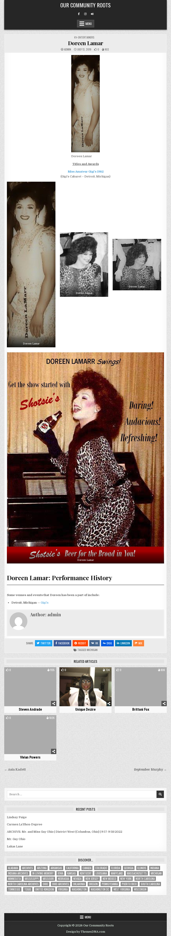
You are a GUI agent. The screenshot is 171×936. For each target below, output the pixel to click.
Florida (115, 868)
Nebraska (63, 879)
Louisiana (101, 873)
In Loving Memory (43, 873)
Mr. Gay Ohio (16, 839)
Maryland (117, 873)
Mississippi (32, 879)
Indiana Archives (18, 873)
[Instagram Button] (85, 14)
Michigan (92, 650)
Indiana (154, 868)
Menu (89, 23)
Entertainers (86, 37)
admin (67, 49)
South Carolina (150, 884)
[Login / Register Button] (92, 14)
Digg (109, 643)
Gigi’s (45, 602)
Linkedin (125, 643)
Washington (79, 889)
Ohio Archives (60, 884)
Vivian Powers (30, 757)
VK (96, 643)
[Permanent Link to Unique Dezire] (85, 686)
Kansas (71, 873)
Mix (140, 643)
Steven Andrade (30, 709)
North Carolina (145, 879)
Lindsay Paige (17, 817)
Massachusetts (137, 873)
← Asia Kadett (15, 769)
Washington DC (100, 889)
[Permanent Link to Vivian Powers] (30, 734)
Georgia (128, 868)
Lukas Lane (15, 846)
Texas (27, 889)
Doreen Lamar (85, 43)
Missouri (48, 879)
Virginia (63, 889)
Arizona (42, 868)
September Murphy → (150, 769)
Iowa (60, 873)
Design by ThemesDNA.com (85, 931)
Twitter (46, 643)
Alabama (13, 868)
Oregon (93, 884)
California (72, 868)
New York (126, 879)
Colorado (101, 868)
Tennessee (14, 889)
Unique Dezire (85, 709)
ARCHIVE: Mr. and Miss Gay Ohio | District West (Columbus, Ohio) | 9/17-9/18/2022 (64, 831)
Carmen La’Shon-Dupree (24, 824)
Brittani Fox (140, 709)
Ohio (45, 884)
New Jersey (92, 879)
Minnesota (14, 879)
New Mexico (109, 879)
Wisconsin (140, 889)
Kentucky (86, 873)
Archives (27, 868)
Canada (87, 868)
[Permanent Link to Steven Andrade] (30, 686)
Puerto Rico (129, 884)
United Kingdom (44, 889)
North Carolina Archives (23, 884)
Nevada (77, 879)
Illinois (141, 868)
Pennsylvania (110, 884)
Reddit (82, 643)
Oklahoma (79, 884)
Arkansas (56, 868)
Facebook (63, 643)
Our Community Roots (85, 5)
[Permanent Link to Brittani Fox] (141, 686)
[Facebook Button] (79, 14)
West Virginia (121, 889)
